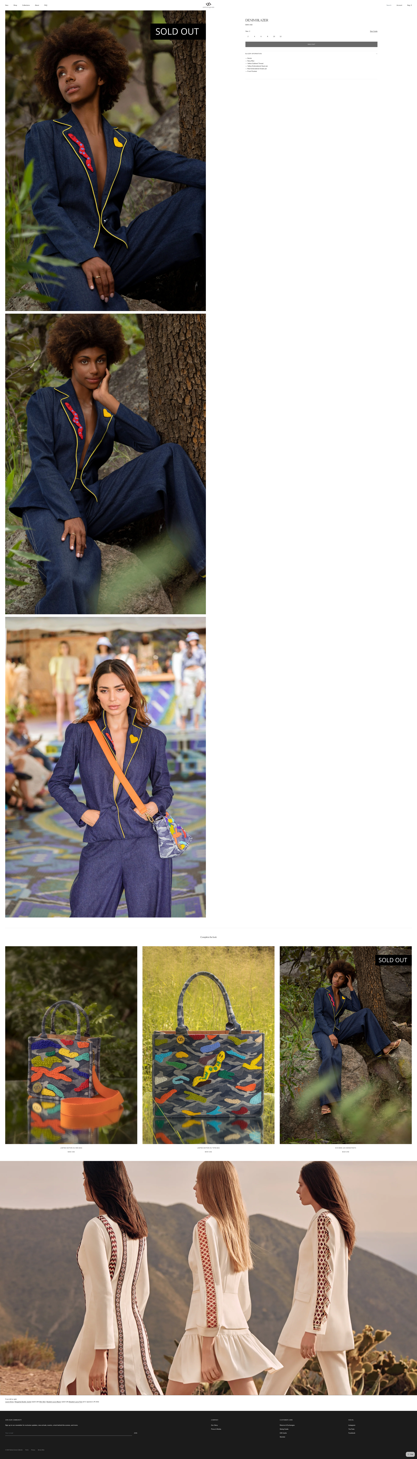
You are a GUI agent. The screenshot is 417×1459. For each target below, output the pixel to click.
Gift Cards (283, 1433)
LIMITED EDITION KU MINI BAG (71, 1148)
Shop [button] (15, 5)
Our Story (214, 1425)
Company (214, 1420)
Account (399, 5)
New (6, 5)
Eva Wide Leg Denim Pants (345, 1148)
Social (351, 1420)
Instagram (351, 1425)
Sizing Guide (284, 1429)
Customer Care (286, 1420)
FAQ (45, 5)
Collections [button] (26, 5)
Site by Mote (41, 1450)
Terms (27, 1450)
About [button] (37, 5)
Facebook (351, 1433)
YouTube (351, 1429)
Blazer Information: (253, 53)
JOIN (135, 1433)
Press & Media (216, 1429)
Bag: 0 (409, 5)
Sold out (311, 44)
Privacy (33, 1450)
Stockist (282, 1437)
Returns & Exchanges (287, 1425)
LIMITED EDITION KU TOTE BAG (208, 1148)
